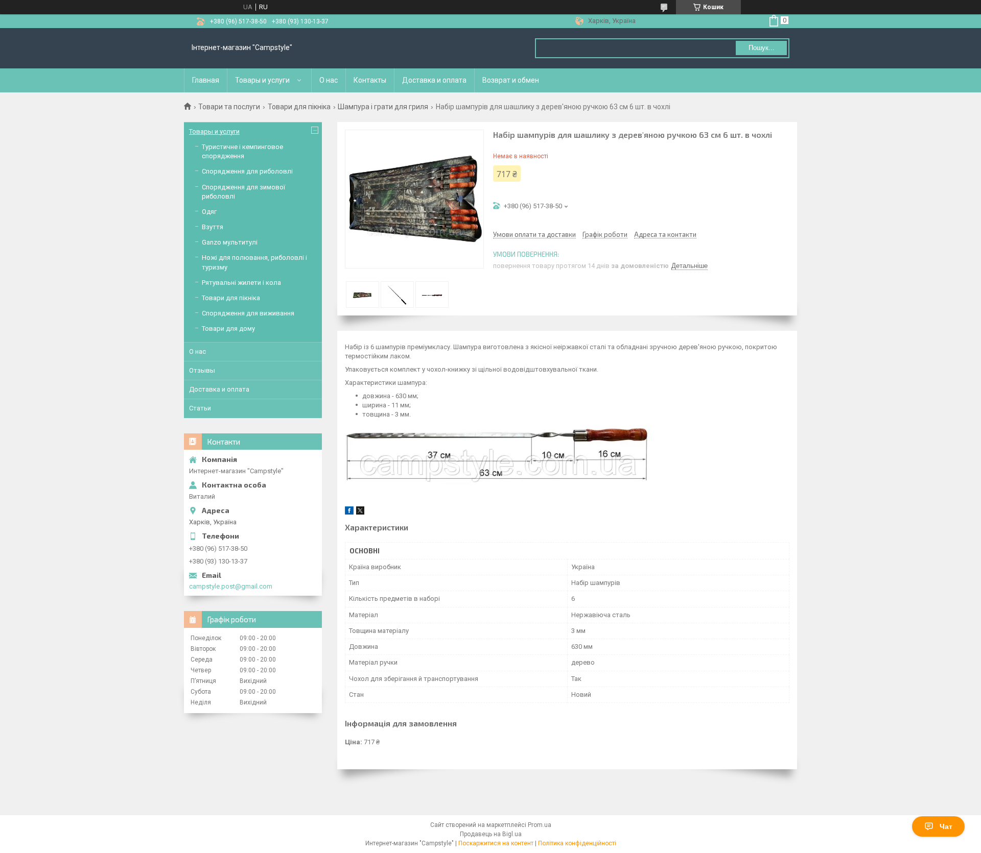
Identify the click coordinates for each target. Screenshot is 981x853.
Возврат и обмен (510, 80)
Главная (205, 80)
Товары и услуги (262, 80)
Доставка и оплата (434, 80)
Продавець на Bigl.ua (491, 834)
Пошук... (762, 48)
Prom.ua (539, 824)
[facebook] (349, 512)
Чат (946, 826)
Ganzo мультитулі (230, 242)
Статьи (200, 408)
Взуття (212, 227)
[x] (360, 512)
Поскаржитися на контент (495, 843)
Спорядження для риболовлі (247, 171)
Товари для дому (228, 328)
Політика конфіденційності (577, 843)
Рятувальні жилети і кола (241, 282)
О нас (328, 80)
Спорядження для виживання (248, 313)
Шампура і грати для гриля (383, 107)
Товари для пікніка (299, 107)
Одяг (209, 211)
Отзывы (202, 370)
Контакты (370, 80)
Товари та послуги (229, 107)
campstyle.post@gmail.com (230, 586)
